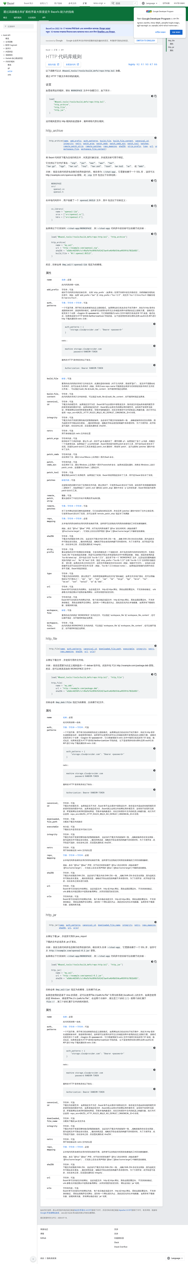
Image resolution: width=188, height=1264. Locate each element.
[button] (18, 35)
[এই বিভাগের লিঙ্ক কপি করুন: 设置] (54, 84)
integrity (68, 143)
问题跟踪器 (119, 1238)
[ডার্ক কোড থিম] (152, 96)
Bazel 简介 (28, 3)
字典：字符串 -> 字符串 (72, 303)
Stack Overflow (120, 1247)
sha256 (122, 146)
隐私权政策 (51, 1258)
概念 (5, 17)
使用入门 (44, 3)
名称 (64, 280)
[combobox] (124, 3)
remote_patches (93, 146)
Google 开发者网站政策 (49, 1213)
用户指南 (58, 3)
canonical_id (142, 140)
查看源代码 (72, 64)
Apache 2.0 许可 (125, 1210)
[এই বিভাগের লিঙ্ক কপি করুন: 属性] (54, 273)
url (151, 146)
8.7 (151, 64)
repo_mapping (110, 146)
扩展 (85, 3)
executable (128, 648)
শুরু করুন (176, 32)
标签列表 (65, 480)
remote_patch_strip (73, 146)
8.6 (155, 64)
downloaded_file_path (110, 648)
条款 (42, 1258)
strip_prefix (134, 146)
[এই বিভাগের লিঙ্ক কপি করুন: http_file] (60, 639)
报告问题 (53, 64)
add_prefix (75, 140)
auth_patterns (91, 140)
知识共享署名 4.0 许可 (83, 1210)
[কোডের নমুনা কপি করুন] (155, 96)
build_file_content (123, 140)
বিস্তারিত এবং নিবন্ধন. (106, 32)
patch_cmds (102, 143)
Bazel (48, 50)
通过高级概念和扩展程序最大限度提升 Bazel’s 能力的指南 (38, 11)
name (66, 140)
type (145, 146)
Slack (116, 1242)
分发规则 (32, 17)
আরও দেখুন (98, 3)
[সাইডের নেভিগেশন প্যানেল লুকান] (33, 1259)
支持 (116, 1234)
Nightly (131, 64)
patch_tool (133, 143)
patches (145, 143)
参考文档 (72, 3)
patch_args (88, 143)
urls (92, 651)
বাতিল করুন (160, 32)
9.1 (142, 64)
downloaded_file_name (109, 925)
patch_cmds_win (117, 143)
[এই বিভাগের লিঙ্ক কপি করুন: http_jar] (59, 915)
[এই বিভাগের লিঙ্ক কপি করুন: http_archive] (66, 131)
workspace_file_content (93, 149)
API (43, 17)
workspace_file (71, 149)
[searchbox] (18, 26)
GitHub (166, 3)
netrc (78, 143)
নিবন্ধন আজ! (105, 28)
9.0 (146, 64)
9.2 (138, 64)
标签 (64, 378)
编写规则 (17, 17)
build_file (105, 140)
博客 (42, 1234)
